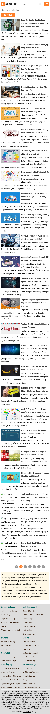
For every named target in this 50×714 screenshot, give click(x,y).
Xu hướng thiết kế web (10, 622)
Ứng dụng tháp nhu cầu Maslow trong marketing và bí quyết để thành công (34, 521)
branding (13, 694)
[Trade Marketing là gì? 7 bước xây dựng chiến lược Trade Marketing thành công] (10, 504)
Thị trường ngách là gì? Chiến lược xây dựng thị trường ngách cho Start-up (35, 302)
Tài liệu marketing (8, 641)
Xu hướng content (8, 649)
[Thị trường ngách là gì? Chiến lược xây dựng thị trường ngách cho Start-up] (10, 309)
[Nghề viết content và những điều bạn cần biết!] (10, 97)
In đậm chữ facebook (31, 672)
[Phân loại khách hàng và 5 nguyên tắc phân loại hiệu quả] (10, 483)
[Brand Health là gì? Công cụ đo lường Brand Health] (10, 549)
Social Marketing (30, 611)
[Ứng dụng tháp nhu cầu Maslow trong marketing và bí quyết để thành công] (10, 528)
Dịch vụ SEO (27, 649)
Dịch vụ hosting (29, 661)
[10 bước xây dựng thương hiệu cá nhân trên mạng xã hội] (10, 162)
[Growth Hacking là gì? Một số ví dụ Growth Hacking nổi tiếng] (10, 222)
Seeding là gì (5, 615)
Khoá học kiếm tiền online (10, 687)
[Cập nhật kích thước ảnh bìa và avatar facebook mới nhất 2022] (10, 440)
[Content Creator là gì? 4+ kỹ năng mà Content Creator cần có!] (10, 138)
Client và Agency (29, 634)
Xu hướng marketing (9, 611)
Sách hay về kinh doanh (9, 680)
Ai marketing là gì (29, 676)
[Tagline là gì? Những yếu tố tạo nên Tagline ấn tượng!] (10, 333)
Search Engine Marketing (33, 615)
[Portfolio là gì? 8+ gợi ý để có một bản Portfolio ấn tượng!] (10, 76)
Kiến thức (15, 10)
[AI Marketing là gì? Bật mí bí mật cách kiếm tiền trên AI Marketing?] (10, 354)
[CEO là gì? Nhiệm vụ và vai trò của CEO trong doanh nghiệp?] (10, 246)
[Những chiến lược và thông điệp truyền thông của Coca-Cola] (10, 461)
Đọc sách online (29, 668)
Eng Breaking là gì (8, 619)
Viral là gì (4, 626)
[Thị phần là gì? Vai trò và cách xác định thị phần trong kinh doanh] (10, 287)
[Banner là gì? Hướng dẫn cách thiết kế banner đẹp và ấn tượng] (10, 267)
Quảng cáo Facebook (30, 653)
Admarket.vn (5, 10)
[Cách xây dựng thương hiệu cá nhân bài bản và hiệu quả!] (10, 119)
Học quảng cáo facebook (10, 668)
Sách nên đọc (6, 645)
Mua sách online (29, 626)
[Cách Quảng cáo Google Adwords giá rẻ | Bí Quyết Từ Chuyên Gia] (10, 419)
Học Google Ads (28, 657)
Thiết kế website (29, 641)
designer (14, 615)
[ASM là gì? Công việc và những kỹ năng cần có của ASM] (10, 55)
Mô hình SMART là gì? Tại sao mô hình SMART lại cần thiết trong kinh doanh (34, 196)
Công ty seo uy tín (29, 680)
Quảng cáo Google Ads (31, 645)
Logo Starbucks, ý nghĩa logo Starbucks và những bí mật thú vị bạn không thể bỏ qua (34, 23)
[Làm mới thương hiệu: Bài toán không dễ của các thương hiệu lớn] (10, 397)
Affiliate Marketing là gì (10, 630)
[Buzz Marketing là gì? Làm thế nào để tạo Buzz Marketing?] (10, 180)
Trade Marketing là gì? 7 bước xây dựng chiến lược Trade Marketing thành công (34, 497)
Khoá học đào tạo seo (9, 672)
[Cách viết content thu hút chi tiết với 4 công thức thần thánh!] (10, 375)
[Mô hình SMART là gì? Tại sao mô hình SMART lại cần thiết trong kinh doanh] (10, 202)
